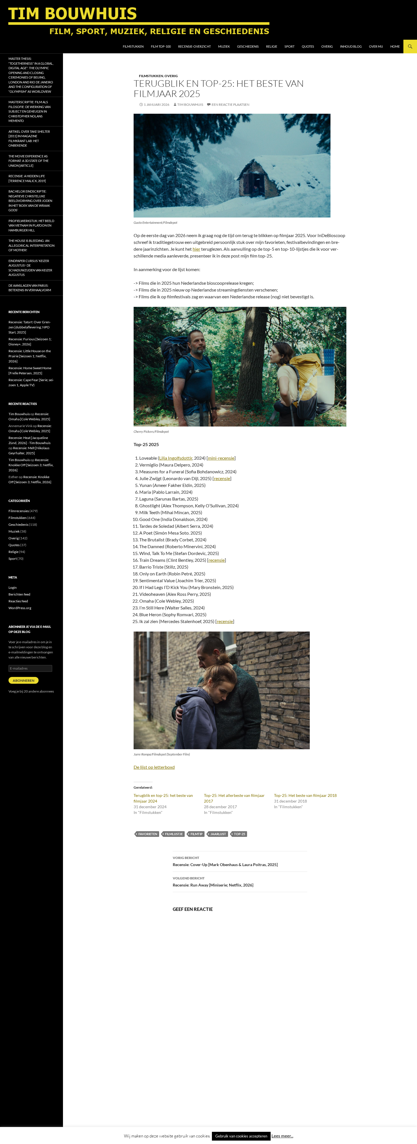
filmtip (197, 834)
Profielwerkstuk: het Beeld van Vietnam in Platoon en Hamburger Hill (31, 225)
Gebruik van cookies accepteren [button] (241, 1136)
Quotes (308, 46)
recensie (222, 478)
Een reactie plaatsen (230, 104)
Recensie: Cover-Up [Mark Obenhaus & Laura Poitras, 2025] (225, 861)
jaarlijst (218, 834)
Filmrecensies (19, 511)
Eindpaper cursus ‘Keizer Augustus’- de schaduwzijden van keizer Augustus (30, 268)
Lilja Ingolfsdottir (175, 458)
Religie (271, 46)
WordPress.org (20, 608)
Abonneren (23, 680)
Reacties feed (18, 601)
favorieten (147, 834)
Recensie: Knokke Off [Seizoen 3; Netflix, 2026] (31, 465)
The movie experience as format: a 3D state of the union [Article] (29, 160)
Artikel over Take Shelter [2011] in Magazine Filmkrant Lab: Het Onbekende (29, 138)
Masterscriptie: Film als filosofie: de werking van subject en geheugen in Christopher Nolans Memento (29, 111)
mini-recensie (221, 458)
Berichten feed (19, 594)
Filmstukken (133, 46)
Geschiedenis (248, 46)
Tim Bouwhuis (190, 104)
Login (13, 587)
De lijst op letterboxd (154, 767)
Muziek (224, 46)
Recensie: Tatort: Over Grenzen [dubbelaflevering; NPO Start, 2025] (30, 327)
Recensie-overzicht (194, 46)
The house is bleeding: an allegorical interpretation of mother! (31, 245)
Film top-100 (161, 46)
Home (395, 46)
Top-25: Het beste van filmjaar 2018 (305, 795)
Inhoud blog (351, 46)
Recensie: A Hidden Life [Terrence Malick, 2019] (27, 178)
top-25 (239, 834)
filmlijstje (174, 834)
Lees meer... (282, 1135)
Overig (327, 46)
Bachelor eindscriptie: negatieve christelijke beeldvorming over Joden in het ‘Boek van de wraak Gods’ (30, 200)
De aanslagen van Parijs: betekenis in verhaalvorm (30, 288)
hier (196, 249)
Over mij (376, 46)
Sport (289, 46)
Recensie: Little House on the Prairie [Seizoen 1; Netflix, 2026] (30, 356)
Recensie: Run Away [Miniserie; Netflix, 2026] (213, 881)
